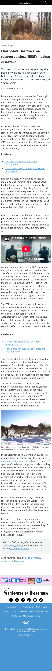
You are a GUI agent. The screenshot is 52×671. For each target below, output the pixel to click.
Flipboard (19, 560)
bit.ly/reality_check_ (13, 545)
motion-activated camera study (17, 461)
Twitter (27, 557)
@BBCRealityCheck (19, 548)
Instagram (6, 560)
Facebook (35, 557)
